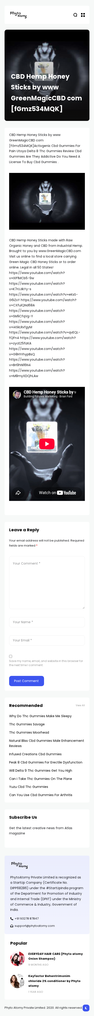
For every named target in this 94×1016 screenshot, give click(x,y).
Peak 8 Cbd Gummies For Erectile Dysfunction (45, 762)
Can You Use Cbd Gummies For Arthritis (40, 795)
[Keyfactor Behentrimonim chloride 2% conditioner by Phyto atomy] (17, 981)
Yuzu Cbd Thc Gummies (28, 786)
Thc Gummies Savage (27, 724)
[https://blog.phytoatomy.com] (18, 14)
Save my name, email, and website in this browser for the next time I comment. (46, 663)
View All (80, 705)
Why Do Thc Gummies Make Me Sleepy (40, 716)
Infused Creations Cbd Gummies (35, 754)
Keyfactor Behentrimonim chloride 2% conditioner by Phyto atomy (54, 981)
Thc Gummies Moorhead (29, 732)
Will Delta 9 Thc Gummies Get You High (40, 770)
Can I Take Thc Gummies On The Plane (40, 778)
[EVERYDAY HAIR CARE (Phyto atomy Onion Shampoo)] (17, 958)
